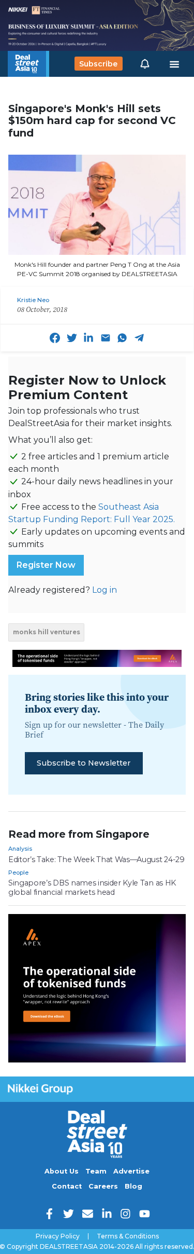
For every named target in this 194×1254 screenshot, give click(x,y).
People (18, 872)
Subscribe (98, 64)
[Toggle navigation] (174, 64)
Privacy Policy (58, 1236)
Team (96, 1171)
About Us (61, 1171)
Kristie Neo (33, 300)
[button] (145, 63)
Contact (67, 1186)
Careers (103, 1186)
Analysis (20, 848)
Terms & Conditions (128, 1236)
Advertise (131, 1171)
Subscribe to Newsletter (83, 763)
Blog (133, 1186)
